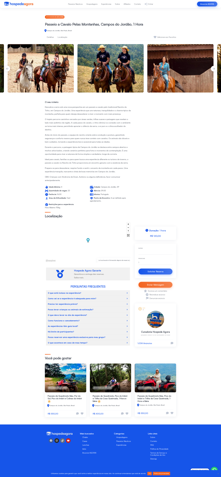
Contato (137, 4)
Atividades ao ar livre (54, 17)
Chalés (85, 437)
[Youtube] (68, 440)
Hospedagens (91, 4)
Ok (149, 473)
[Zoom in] (128, 224)
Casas (84, 441)
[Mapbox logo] (51, 260)
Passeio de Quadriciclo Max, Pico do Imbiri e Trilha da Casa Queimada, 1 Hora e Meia (154, 398)
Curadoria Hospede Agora (155, 331)
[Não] (218, 473)
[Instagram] (56, 440)
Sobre (117, 4)
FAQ (152, 445)
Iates (84, 449)
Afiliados (127, 4)
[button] (88, 240)
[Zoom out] (128, 227)
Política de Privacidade (159, 449)
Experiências (106, 4)
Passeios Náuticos (75, 4)
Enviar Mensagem (155, 284)
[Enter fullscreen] (128, 235)
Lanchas (85, 445)
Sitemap (153, 459)
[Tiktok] (62, 440)
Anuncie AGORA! (89, 453)
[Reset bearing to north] (128, 231)
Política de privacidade (161, 473)
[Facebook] (51, 440)
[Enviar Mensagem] (172, 343)
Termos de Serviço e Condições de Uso (158, 454)
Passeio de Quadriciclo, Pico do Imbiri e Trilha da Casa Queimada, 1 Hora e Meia (110, 398)
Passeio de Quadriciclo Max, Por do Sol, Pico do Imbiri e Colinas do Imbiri (65, 397)
